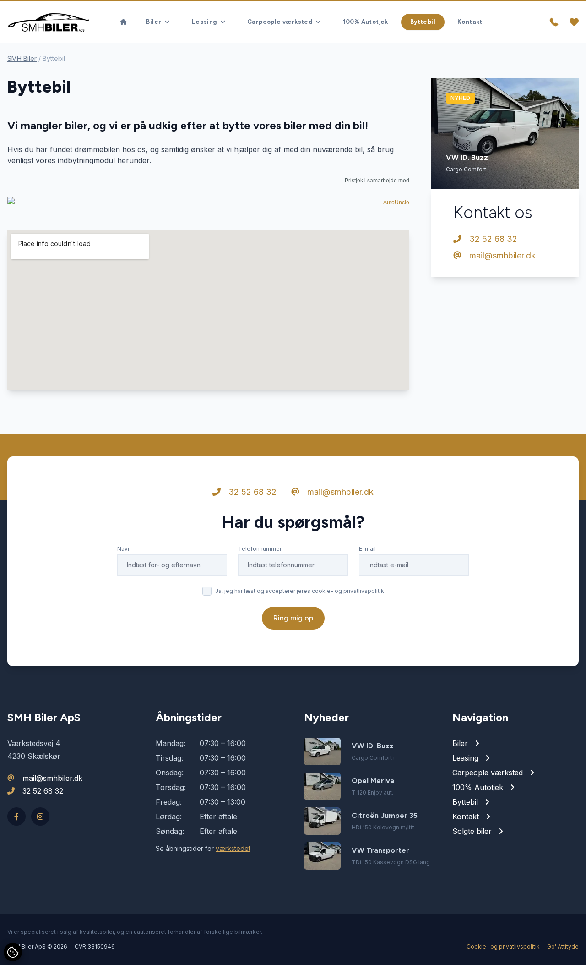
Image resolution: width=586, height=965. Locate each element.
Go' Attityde (563, 946)
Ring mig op (293, 618)
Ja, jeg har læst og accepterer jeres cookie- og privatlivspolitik (299, 590)
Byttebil (422, 21)
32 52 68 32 (492, 239)
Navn (124, 548)
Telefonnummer (260, 548)
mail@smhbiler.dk (501, 255)
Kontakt (470, 21)
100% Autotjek (365, 21)
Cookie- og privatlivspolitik (503, 946)
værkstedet (233, 848)
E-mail (367, 548)
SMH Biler (22, 58)
